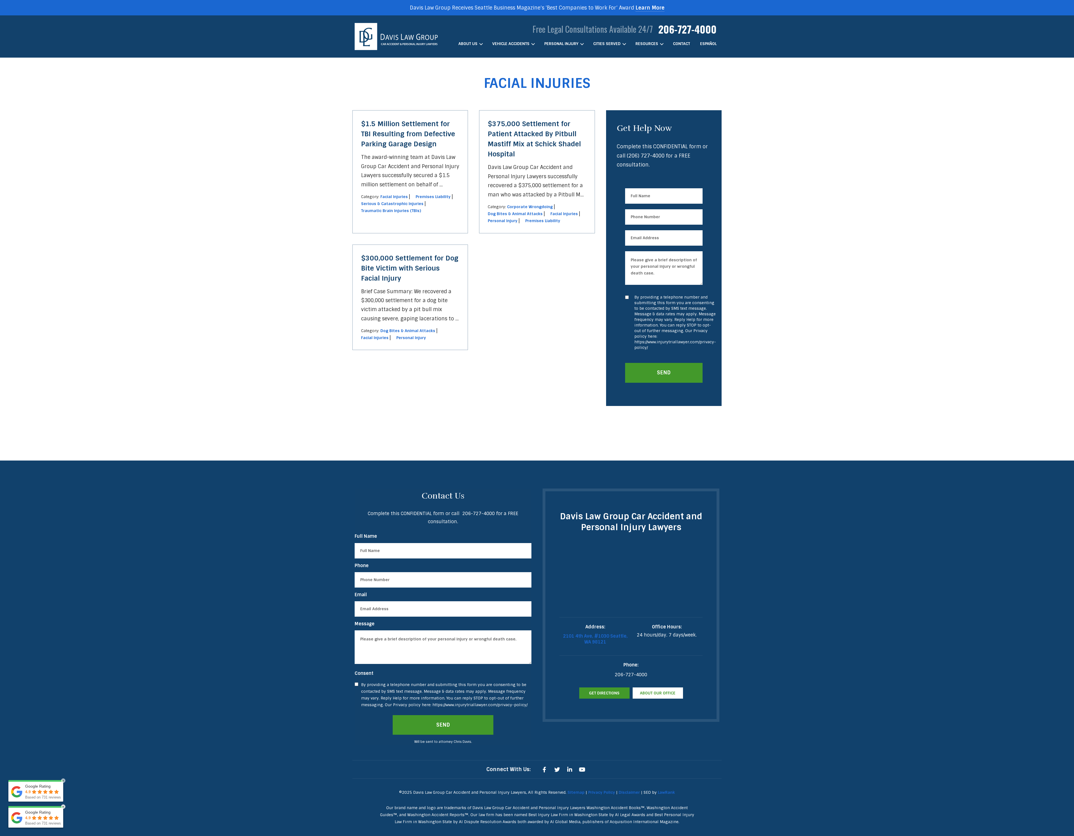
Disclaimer (629, 792)
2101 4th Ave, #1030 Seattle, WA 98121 (595, 639)
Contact (681, 43)
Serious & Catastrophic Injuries (392, 203)
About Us (467, 43)
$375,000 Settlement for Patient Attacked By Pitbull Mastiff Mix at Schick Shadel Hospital (534, 138)
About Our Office (657, 693)
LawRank (666, 792)
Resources (646, 43)
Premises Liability (433, 196)
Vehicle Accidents (510, 43)
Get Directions (604, 693)
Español (708, 43)
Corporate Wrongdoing (530, 206)
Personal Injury (561, 43)
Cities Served (607, 43)
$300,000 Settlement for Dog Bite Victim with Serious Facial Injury (409, 268)
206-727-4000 (687, 29)
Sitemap (576, 792)
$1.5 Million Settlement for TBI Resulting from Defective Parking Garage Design (408, 133)
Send (664, 372)
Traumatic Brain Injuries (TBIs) (391, 210)
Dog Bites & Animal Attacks (515, 213)
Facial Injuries (394, 196)
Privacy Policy (601, 792)
